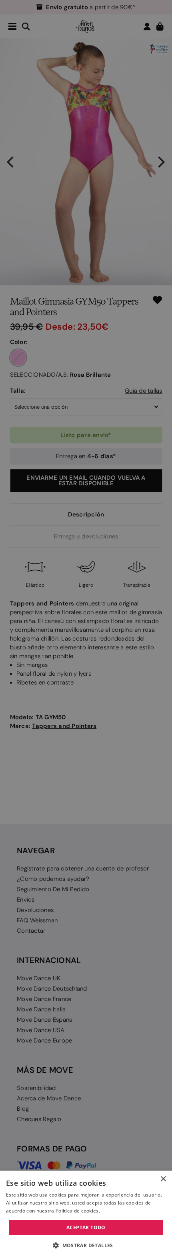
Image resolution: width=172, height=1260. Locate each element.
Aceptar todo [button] (86, 1227)
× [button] (163, 1179)
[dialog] (86, 1215)
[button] (86, 1245)
